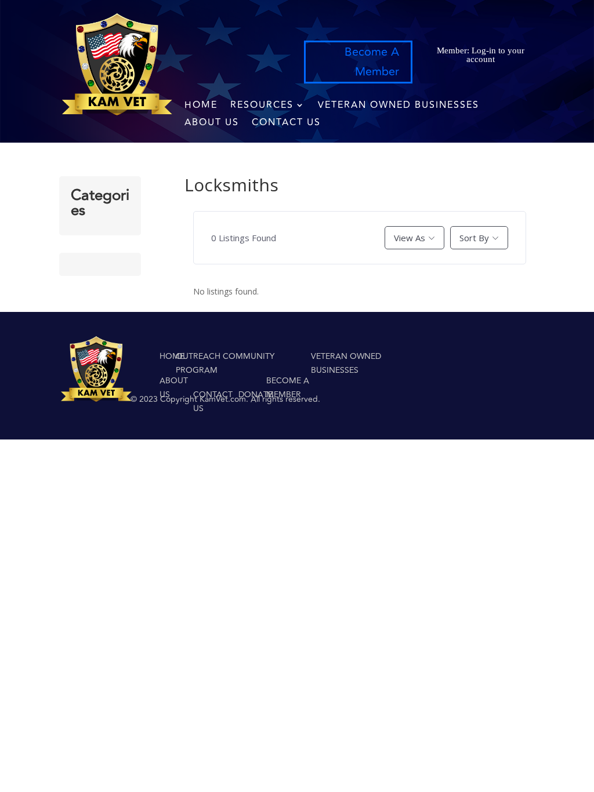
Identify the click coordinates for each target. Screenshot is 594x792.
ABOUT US (211, 123)
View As (409, 238)
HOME (201, 106)
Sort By (474, 238)
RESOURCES (262, 106)
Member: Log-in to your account (480, 55)
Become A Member (372, 62)
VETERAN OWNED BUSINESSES (398, 106)
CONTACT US (286, 123)
